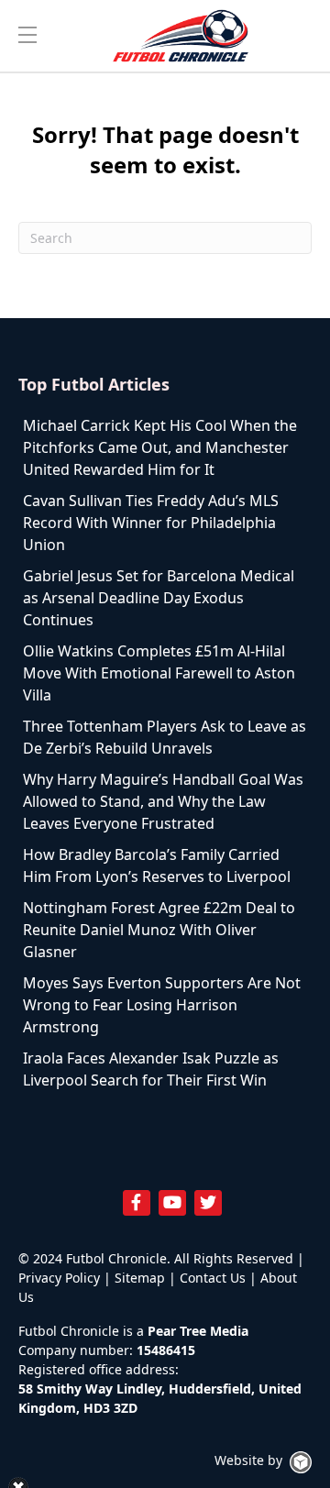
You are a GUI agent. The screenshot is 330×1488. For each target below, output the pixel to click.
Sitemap (140, 1277)
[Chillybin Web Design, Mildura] (301, 1462)
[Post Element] (165, 447)
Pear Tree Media (198, 1330)
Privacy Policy (59, 1277)
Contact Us (213, 1277)
